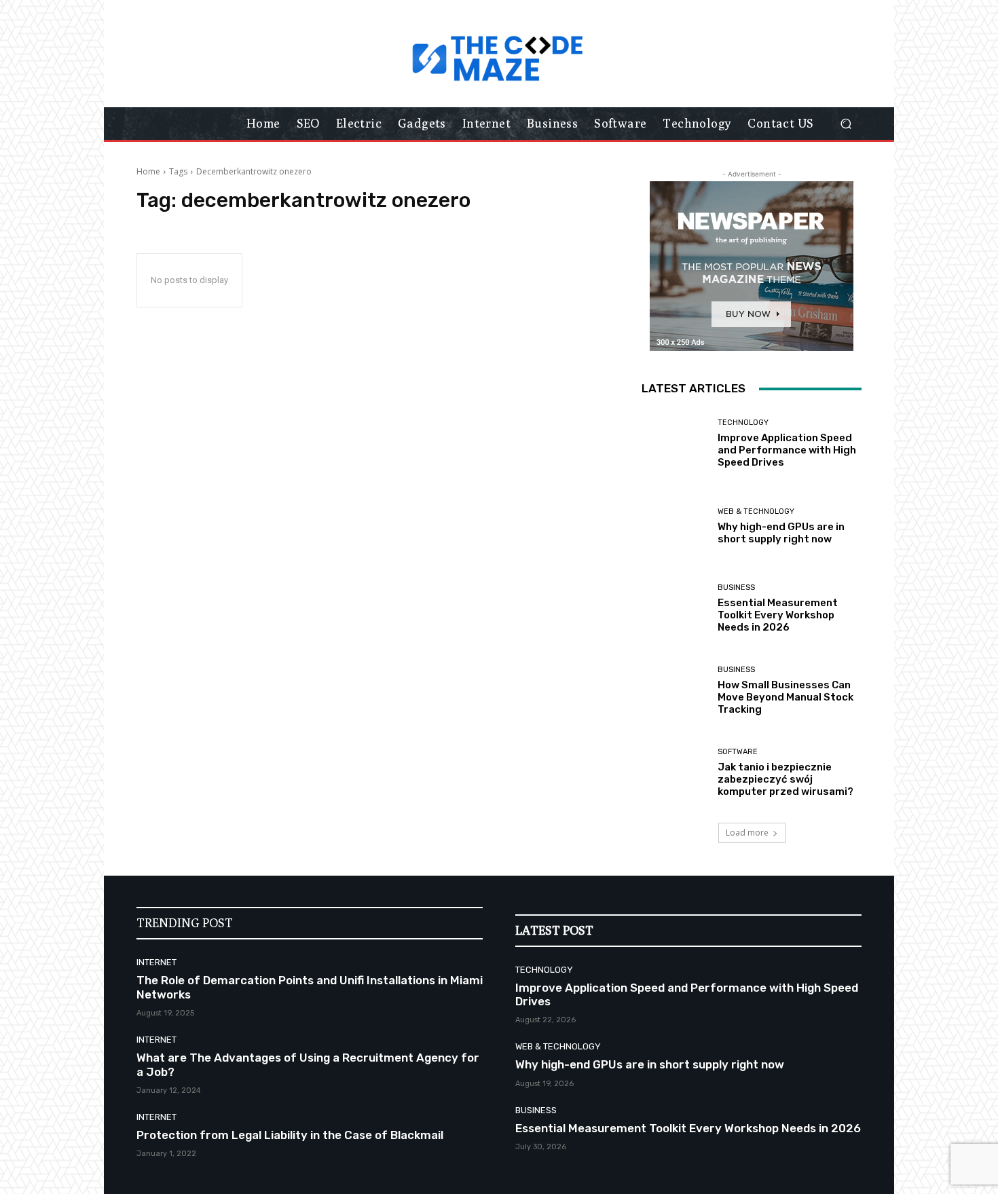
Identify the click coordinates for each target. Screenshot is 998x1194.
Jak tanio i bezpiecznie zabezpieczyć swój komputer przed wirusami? (785, 779)
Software (738, 751)
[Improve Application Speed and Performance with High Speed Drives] (674, 444)
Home (148, 171)
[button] (846, 124)
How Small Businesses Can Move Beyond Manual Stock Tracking (785, 697)
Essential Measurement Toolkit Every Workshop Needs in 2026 (778, 615)
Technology (743, 422)
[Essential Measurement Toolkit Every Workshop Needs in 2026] (674, 608)
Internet (156, 962)
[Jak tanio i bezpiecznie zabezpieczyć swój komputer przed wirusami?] (674, 773)
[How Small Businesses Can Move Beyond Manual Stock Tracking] (674, 691)
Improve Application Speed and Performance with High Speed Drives (787, 450)
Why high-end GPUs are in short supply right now (781, 533)
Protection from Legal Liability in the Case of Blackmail (289, 1135)
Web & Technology (756, 511)
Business (736, 587)
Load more (747, 832)
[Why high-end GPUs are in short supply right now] (674, 526)
